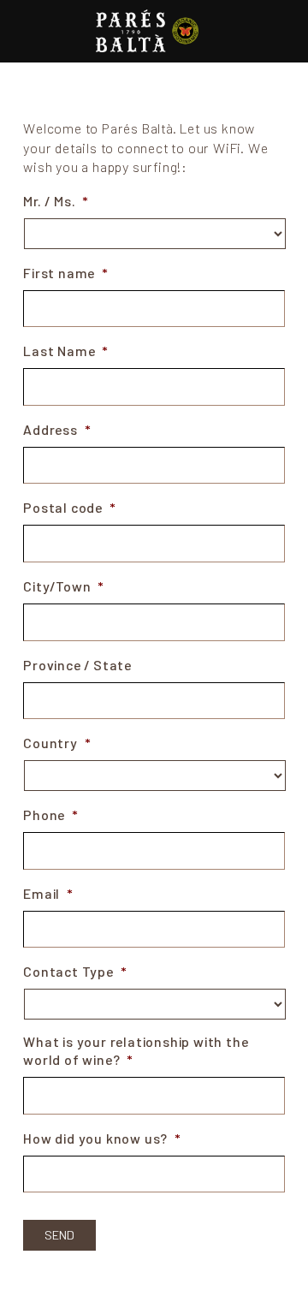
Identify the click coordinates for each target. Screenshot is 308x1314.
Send (59, 1235)
